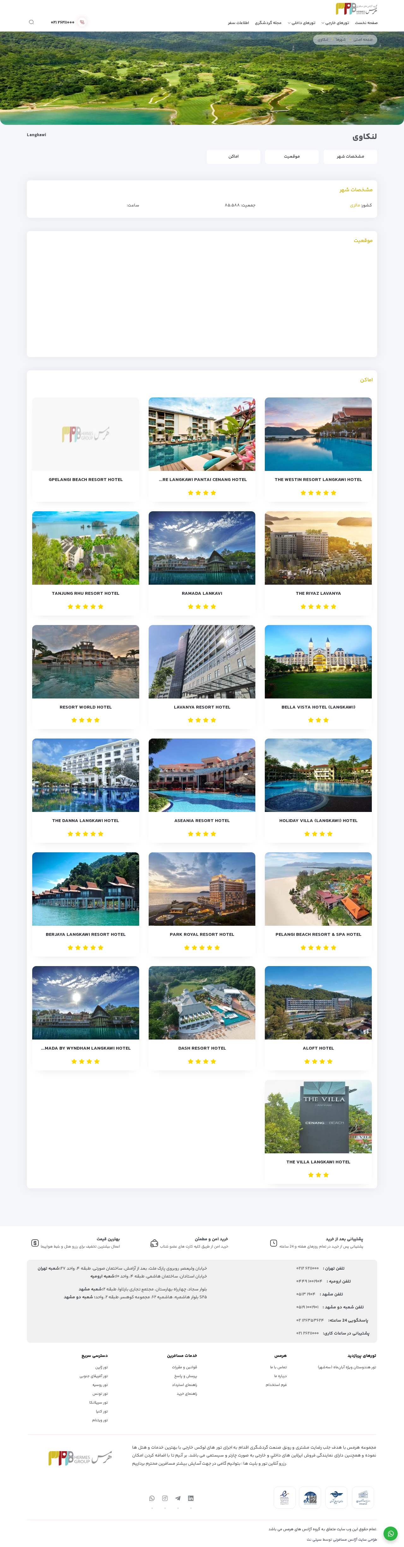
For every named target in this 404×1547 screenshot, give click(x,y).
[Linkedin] (191, 1498)
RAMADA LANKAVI (202, 594)
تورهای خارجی (337, 23)
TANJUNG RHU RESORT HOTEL (85, 594)
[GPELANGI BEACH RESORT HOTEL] (85, 434)
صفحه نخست (366, 23)
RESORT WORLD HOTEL (86, 707)
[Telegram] (178, 1498)
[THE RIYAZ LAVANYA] (318, 548)
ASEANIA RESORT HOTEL (202, 821)
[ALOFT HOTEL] (318, 1003)
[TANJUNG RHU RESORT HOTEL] (85, 548)
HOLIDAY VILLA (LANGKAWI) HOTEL (318, 821)
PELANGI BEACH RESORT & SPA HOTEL (318, 935)
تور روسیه (100, 1385)
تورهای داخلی (303, 23)
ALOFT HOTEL (318, 1048)
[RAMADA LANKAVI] (202, 548)
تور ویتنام (100, 1420)
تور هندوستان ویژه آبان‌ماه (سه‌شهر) (347, 1367)
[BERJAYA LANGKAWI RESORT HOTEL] (85, 889)
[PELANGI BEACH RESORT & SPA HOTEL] (318, 889)
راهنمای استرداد (184, 1385)
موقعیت (292, 156)
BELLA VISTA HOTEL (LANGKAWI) (318, 707)
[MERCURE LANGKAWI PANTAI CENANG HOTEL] (202, 434)
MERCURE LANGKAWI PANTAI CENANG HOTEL (200, 480)
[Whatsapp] (152, 1498)
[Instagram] (165, 1498)
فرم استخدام (276, 1385)
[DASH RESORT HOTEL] (202, 1003)
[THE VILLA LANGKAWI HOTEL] (318, 1116)
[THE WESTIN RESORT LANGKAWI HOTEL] (318, 434)
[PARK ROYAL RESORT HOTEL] (202, 889)
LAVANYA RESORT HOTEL (202, 707)
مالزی (355, 205)
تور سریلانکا (98, 1403)
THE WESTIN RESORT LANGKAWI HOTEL (318, 480)
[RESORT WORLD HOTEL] (85, 661)
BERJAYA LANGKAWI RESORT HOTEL (86, 935)
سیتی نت (314, 1540)
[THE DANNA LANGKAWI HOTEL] (85, 775)
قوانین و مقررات (184, 1367)
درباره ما (280, 1376)
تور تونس (100, 1394)
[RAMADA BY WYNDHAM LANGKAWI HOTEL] (85, 1003)
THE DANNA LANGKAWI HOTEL (85, 821)
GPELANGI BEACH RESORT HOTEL (86, 480)
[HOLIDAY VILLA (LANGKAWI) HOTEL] (318, 775)
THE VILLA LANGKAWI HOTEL (318, 1162)
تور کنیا (102, 1412)
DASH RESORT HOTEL (202, 1048)
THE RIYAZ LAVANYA (318, 594)
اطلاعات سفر (238, 23)
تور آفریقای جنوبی (94, 1376)
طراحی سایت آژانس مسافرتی (355, 1540)
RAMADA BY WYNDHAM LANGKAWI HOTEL (85, 1048)
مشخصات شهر (350, 156)
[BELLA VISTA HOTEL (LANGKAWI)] (318, 661)
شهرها (341, 40)
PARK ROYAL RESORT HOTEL (202, 935)
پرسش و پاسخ (185, 1376)
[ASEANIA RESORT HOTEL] (202, 775)
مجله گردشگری (268, 23)
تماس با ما (278, 1367)
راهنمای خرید (187, 1394)
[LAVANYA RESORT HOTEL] (202, 661)
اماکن (234, 156)
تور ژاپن (101, 1367)
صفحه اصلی (363, 40)
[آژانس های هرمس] (348, 11)
